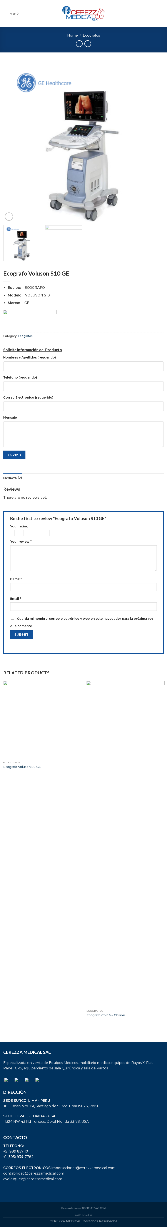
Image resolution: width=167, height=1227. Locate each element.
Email (15, 599)
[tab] (12, 477)
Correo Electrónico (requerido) (28, 397)
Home (72, 35)
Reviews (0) (12, 477)
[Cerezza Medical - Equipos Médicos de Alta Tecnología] (83, 13)
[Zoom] (9, 216)
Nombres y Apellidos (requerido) (29, 357)
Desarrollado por (83, 1208)
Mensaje (10, 417)
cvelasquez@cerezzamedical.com (32, 1179)
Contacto (83, 1214)
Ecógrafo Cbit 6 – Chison (106, 1015)
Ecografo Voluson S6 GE (22, 767)
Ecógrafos (91, 35)
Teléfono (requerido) (20, 377)
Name (16, 579)
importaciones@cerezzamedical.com (83, 1168)
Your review (21, 542)
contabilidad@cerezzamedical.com (33, 1173)
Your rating (19, 526)
